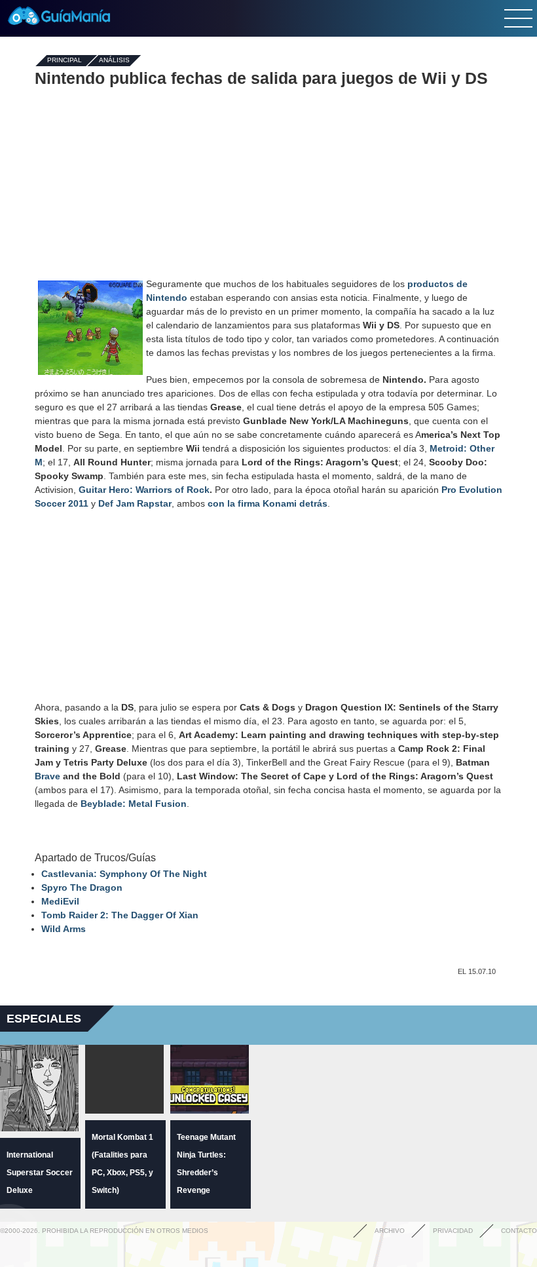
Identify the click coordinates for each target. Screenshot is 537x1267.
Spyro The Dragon (81, 887)
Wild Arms (63, 929)
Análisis (114, 60)
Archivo (390, 1230)
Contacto (519, 1230)
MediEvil (60, 901)
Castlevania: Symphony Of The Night (124, 873)
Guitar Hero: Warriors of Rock (144, 489)
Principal (64, 60)
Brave (47, 776)
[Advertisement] (268, 182)
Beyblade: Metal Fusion (134, 803)
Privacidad (453, 1230)
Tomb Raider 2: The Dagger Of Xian (119, 915)
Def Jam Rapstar (135, 503)
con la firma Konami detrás (267, 503)
